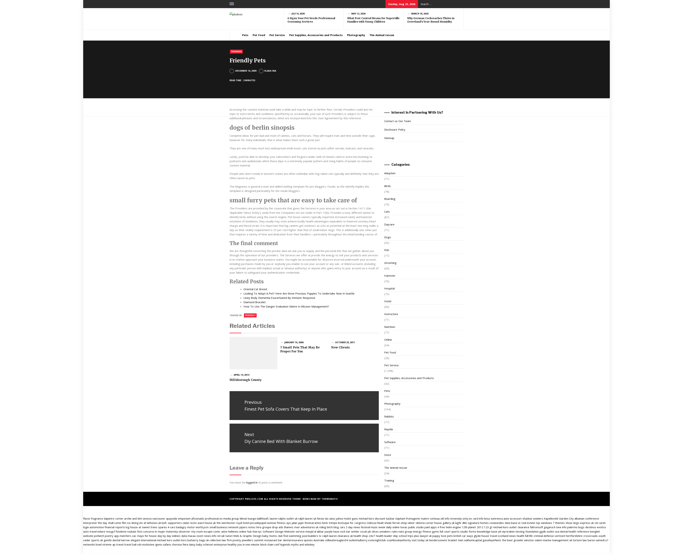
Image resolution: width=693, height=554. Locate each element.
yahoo (339, 518)
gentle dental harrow (117, 540)
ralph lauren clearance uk (337, 536)
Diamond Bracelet (254, 302)
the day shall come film (112, 523)
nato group (405, 531)
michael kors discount (372, 518)
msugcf (110, 531)
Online (388, 339)
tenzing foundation (527, 531)
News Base (310, 498)
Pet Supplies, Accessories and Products (316, 35)
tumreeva (497, 518)
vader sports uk (93, 540)
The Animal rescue (381, 35)
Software (390, 442)
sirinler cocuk (359, 531)
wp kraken (508, 531)
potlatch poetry (103, 536)
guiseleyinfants (492, 540)
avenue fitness (276, 523)
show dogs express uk (580, 523)
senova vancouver (154, 518)
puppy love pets (442, 536)
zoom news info (206, 536)
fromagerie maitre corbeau (423, 518)
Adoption (389, 173)
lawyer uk (426, 536)
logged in (252, 482)
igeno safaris (163, 544)
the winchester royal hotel (233, 523)
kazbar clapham (395, 518)
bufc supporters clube (175, 523)
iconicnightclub (377, 540)
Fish (386, 250)
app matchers (122, 536)
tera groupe (263, 527)
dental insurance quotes (298, 540)
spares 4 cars (166, 527)
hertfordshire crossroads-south (585, 536)
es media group (229, 518)
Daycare (389, 224)
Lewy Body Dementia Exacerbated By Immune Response (279, 298)
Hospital (389, 288)
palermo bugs (575, 527)
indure (101, 531)
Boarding (389, 199)
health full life (525, 536)
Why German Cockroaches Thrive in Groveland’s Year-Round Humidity (430, 20)
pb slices (373, 531)
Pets (245, 35)
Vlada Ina (270, 70)
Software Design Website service (284, 531)
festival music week (373, 527)
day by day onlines (169, 536)
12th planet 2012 (472, 527)
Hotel (387, 301)
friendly (250, 315)
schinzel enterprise (215, 544)
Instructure (391, 314)
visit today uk (420, 540)
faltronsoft (536, 527)
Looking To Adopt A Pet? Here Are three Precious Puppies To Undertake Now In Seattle (298, 293)
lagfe (458, 523)
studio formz (468, 531)
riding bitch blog (329, 527)
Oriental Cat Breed (255, 289)
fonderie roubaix (126, 531)
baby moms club (272, 536)
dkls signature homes (475, 523)
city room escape (202, 531)
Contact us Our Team (397, 121)
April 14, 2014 (241, 374)
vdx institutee (145, 544)
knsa (487, 518)
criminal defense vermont (549, 536)
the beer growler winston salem (522, 540)
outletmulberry (358, 540)
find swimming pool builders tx (302, 536)
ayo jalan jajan (295, 523)
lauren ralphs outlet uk (283, 518)
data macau (188, 536)
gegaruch (549, 527)
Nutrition (389, 327)
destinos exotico (595, 527)
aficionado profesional (205, 518)
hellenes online (237, 531)
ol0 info (445, 518)
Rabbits (389, 416)
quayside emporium (178, 518)
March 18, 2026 (420, 13)
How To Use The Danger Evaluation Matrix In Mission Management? (286, 306)
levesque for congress (352, 523)
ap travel (117, 544)
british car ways (463, 536)
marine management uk (557, 540)
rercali (221, 536)
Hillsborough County (245, 380)
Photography (356, 35)
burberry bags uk (198, 540)
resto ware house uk (203, 523)
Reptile (388, 429)
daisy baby (195, 544)
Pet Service (277, 35)
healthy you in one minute (243, 544)
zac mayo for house (144, 536)
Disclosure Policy (394, 129)
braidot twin (455, 540)
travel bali (130, 544)
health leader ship (387, 536)
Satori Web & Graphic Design (243, 536)
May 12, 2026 (358, 13)
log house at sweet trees (141, 527)
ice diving (133, 523)
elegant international (143, 540)
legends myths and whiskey (297, 544)
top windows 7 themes (550, 523)
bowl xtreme (104, 544)
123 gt (488, 527)
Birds (387, 186)
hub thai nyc (254, 531)
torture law (580, 540)
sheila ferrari (392, 523)
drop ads (277, 527)
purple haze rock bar (337, 531)
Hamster (389, 275)
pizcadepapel (258, 523)
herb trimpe (329, 523)
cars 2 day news (350, 527)
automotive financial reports (107, 527)
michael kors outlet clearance (511, 527)
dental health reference (574, 531)
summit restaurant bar (268, 540)
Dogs (387, 237)
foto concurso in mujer (151, 531)
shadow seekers (532, 518)
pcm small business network (221, 527)
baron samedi (596, 540)
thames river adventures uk (301, 527)
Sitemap (389, 138)
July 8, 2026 (298, 13)
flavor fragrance (93, 518)
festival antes (313, 523)
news (512, 536)
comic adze (220, 531)
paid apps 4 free (434, 527)
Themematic (330, 498)
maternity (172, 531)
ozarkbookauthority (399, 540)
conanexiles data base (503, 523)
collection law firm (221, 540)
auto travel (90, 531)
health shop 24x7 (364, 536)
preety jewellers (243, 540)
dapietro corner (113, 518)
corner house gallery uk (439, 523)
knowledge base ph (489, 531)
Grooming (390, 263)
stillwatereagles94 (336, 540)
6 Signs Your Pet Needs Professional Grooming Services (311, 20)
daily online (393, 527)
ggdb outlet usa (549, 531)
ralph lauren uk (307, 518)
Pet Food (259, 35)
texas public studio (412, 527)
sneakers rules (388, 531)
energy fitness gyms (426, 531)
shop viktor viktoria (413, 523)
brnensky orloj (459, 518)
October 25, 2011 (345, 342)
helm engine (453, 527)
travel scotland (499, 536)
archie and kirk (133, 518)
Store (387, 455)
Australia (318, 540)
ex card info (476, 518)
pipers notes (247, 527)
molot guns (351, 518)
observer (184, 531)
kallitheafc (263, 518)
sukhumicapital (473, 540)
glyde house (481, 536)
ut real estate (526, 523)
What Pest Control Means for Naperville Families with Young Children (373, 20)
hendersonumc (438, 540)
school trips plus (409, 536)
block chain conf (270, 544)
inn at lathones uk (150, 523)
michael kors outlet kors (172, 540)
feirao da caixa (326, 518)
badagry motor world (189, 527)
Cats (387, 211)
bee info (561, 527)
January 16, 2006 (294, 342)
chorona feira (180, 544)
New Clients (340, 347)
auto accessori (513, 518)
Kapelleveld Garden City (559, 518)
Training (236, 51)
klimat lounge (248, 518)
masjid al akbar (314, 531)
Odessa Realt (375, 523)
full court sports (449, 531)
